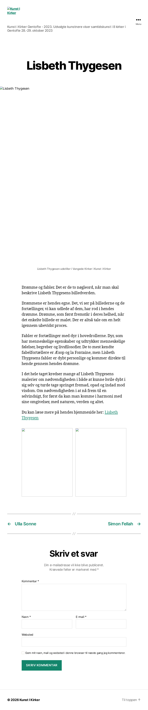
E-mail (81, 617)
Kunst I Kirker (29, 700)
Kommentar (30, 581)
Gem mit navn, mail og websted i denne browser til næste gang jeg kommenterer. (75, 653)
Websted (27, 634)
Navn (26, 617)
